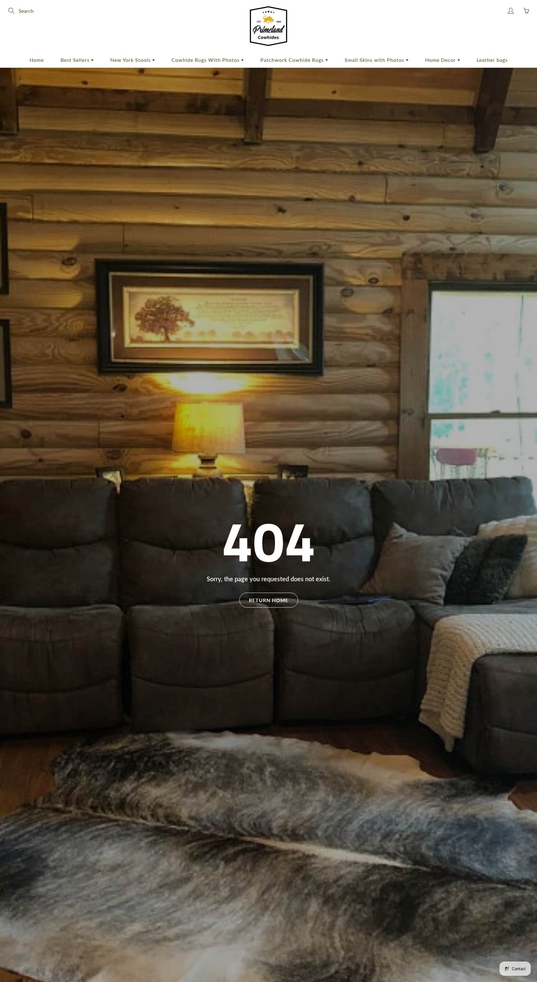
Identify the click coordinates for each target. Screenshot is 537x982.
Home (37, 60)
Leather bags (492, 60)
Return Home (268, 600)
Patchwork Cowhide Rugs (292, 60)
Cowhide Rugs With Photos (206, 60)
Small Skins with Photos (375, 60)
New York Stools (131, 60)
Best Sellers (76, 60)
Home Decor (441, 60)
